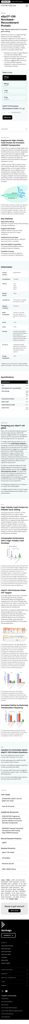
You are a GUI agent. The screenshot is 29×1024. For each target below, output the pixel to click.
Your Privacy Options (6, 1001)
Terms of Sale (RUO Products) (9, 1007)
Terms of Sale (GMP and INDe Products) (11, 1011)
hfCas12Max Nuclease (7, 946)
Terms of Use (4, 1004)
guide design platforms (18, 443)
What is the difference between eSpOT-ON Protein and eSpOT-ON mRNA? (14, 766)
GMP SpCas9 (4, 960)
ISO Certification (5, 1017)
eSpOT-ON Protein (6, 951)
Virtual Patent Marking (7, 1014)
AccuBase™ (4, 957)
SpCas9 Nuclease (5, 948)
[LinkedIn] (6, 991)
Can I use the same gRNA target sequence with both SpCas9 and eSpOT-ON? (14, 778)
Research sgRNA (5, 963)
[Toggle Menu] (27, 5)
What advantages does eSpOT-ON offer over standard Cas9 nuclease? (13, 761)
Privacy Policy (4, 998)
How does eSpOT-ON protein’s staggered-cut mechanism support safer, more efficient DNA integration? (14, 772)
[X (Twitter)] (2, 991)
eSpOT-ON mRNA (6, 954)
